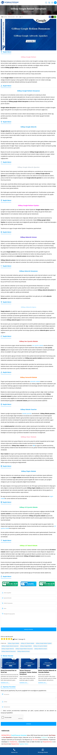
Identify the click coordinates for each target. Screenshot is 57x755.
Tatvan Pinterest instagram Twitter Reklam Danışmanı (28, 672)
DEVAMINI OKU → (5, 682)
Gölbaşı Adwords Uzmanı (40, 648)
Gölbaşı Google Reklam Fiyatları (44, 643)
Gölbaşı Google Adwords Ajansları (10, 646)
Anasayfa (25, 11)
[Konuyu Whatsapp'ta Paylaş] (55, 17)
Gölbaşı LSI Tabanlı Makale (27, 643)
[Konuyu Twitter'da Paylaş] (52, 17)
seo (34, 445)
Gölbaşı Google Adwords (8, 648)
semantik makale (35, 381)
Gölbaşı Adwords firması (23, 651)
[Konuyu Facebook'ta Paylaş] (50, 17)
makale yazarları (26, 413)
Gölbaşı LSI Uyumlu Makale (40, 646)
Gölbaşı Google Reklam (26, 646)
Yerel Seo (31, 11)
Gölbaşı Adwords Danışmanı (9, 651)
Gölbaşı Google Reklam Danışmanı (24, 648)
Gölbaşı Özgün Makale (13, 643)
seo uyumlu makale (37, 345)
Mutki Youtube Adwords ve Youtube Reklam (47, 671)
